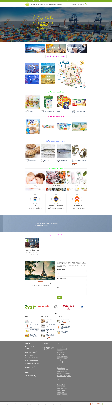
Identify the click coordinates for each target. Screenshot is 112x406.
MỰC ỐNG (68, 377)
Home (34, 4)
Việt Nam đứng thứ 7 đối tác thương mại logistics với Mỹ (32, 250)
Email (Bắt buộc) (60, 273)
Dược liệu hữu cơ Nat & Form (62, 365)
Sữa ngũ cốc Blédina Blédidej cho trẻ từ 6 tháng (79, 112)
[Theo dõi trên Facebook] (26, 376)
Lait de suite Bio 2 (60, 375)
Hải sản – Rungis (43, 4)
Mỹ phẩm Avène (59, 379)
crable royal (63, 360)
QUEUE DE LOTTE (60, 382)
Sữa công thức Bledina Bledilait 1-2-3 (47, 111)
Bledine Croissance (60, 354)
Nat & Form (65, 379)
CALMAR (58, 360)
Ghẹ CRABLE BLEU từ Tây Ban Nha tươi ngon (79, 161)
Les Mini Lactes (59, 377)
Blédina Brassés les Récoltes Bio (78, 136)
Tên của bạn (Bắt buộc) (61, 269)
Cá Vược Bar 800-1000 (45, 160)
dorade (62, 363)
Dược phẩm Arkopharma (61, 369)
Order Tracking (84, 0)
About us (69, 0)
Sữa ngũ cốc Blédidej (60, 390)
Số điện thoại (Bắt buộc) (61, 278)
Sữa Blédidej (66, 382)
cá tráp (58, 363)
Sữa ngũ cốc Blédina (60, 392)
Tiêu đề (58, 282)
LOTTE (65, 377)
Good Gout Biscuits (28, 111)
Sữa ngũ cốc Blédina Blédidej (62, 394)
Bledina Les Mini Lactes (45, 136)
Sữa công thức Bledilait (61, 384)
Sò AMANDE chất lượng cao (30, 160)
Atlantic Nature (59, 346)
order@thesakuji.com (33, 360)
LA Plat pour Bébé (67, 375)
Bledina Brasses (60, 350)
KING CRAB (59, 373)
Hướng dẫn (59, 4)
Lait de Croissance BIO (66, 373)
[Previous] (4, 24)
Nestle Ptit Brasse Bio (60, 136)
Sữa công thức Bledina (61, 386)
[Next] (108, 24)
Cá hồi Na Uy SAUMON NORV (62, 160)
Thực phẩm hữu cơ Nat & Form (62, 396)
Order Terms (78, 0)
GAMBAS (67, 369)
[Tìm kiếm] (31, 4)
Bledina (64, 346)
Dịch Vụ (37, 4)
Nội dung (58, 287)
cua (66, 360)
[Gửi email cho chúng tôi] (33, 376)
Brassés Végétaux (60, 358)
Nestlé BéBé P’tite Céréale (30, 136)
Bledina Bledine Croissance (61, 348)
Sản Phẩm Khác (52, 4)
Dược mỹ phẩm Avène (60, 367)
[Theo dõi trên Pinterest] (35, 376)
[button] (64, 1)
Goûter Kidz (59, 111)
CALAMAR (66, 358)
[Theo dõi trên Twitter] (31, 376)
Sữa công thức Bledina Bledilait (62, 388)
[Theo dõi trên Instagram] (29, 376)
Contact (73, 0)
